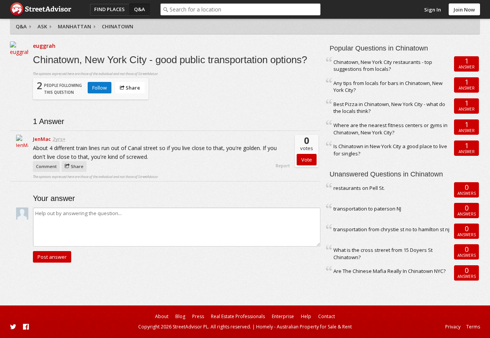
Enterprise (283, 316)
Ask (42, 26)
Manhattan (74, 26)
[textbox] (245, 9)
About (161, 316)
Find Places (109, 9)
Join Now (464, 9)
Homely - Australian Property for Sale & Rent (304, 326)
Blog (180, 316)
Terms (473, 326)
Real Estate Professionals (238, 316)
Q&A (139, 9)
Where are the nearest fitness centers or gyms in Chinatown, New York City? (390, 129)
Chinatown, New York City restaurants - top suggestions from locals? (382, 66)
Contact (326, 316)
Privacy (453, 326)
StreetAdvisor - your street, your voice (40, 9)
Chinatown (117, 26)
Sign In (432, 9)
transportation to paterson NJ (367, 208)
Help (306, 316)
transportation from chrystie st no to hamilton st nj (391, 229)
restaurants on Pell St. (359, 188)
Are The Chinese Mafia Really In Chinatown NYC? (389, 271)
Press (198, 316)
